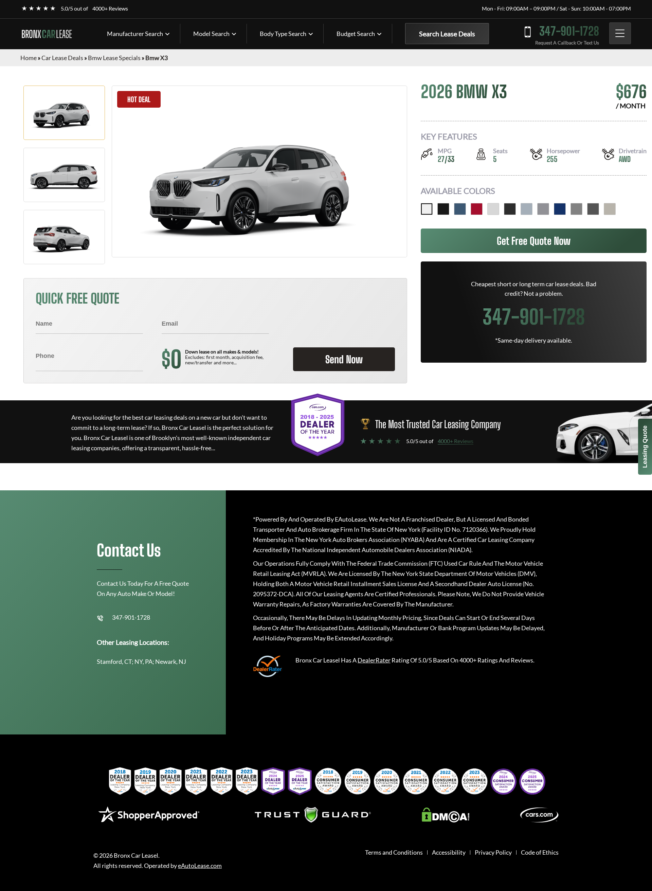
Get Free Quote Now (533, 241)
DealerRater (374, 660)
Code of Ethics (540, 852)
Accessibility (449, 852)
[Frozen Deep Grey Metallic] (593, 209)
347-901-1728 (569, 31)
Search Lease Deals (447, 34)
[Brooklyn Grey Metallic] (526, 209)
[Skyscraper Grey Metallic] (543, 209)
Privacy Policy (493, 852)
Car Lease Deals (62, 57)
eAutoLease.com (200, 865)
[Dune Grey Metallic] (609, 209)
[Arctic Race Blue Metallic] (460, 209)
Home (28, 57)
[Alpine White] (426, 209)
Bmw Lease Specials (114, 57)
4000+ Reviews (110, 8)
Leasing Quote (644, 446)
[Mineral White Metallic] (493, 209)
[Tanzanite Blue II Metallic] (559, 209)
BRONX (46, 34)
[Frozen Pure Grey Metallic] (576, 209)
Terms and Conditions (394, 852)
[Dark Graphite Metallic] (509, 209)
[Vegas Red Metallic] (476, 209)
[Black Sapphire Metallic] (443, 209)
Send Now (344, 359)
